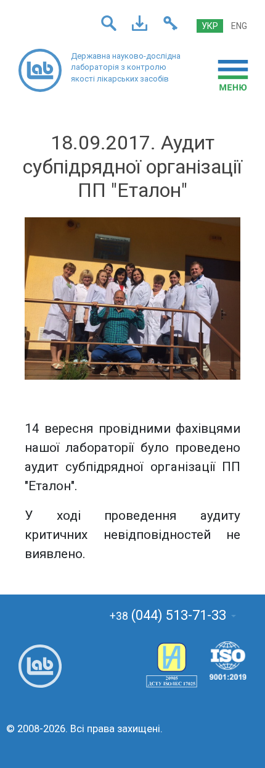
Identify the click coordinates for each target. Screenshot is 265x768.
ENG (239, 26)
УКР (210, 26)
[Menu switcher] (233, 75)
